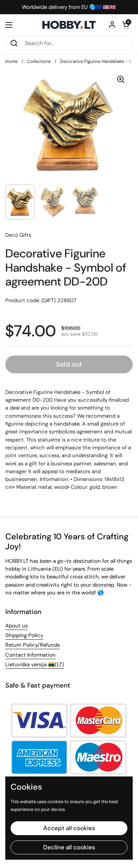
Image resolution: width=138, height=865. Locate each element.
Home (11, 61)
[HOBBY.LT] (69, 25)
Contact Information (30, 654)
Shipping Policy (24, 635)
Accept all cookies (69, 828)
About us (16, 625)
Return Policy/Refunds (32, 644)
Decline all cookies (69, 847)
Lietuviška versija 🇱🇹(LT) (34, 664)
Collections (39, 61)
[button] (126, 25)
